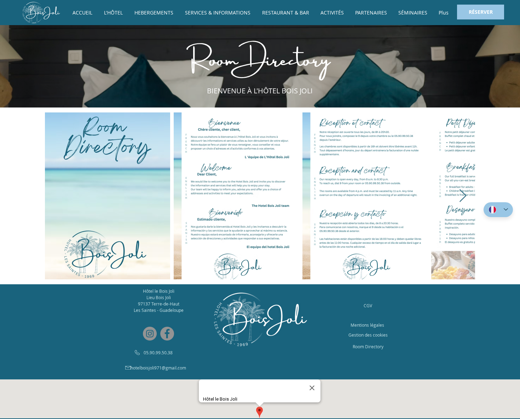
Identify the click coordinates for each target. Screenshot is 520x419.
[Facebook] (167, 334)
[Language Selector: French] (498, 209)
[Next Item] (463, 196)
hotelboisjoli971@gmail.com (158, 368)
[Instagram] (150, 334)
